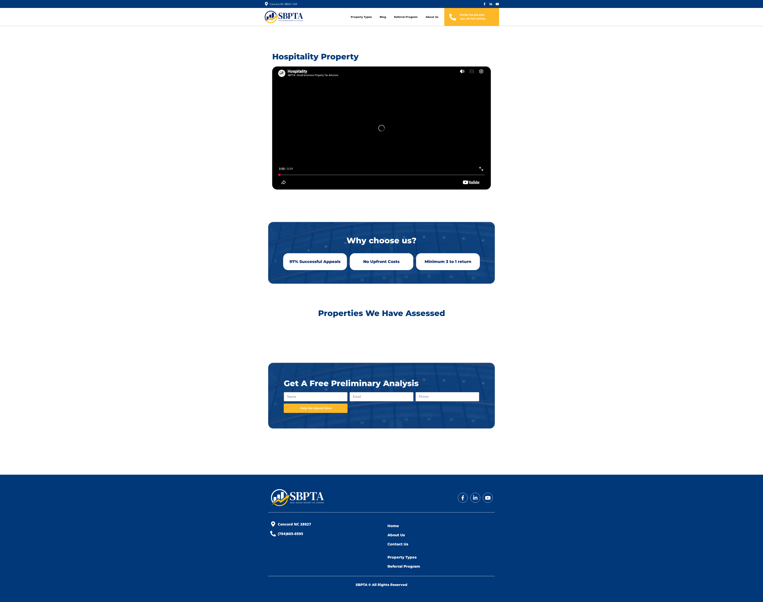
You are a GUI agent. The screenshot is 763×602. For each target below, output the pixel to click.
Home (393, 526)
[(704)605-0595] (273, 533)
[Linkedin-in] (490, 4)
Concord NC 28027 (294, 524)
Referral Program (406, 16)
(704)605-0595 (290, 533)
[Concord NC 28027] (273, 524)
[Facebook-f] (484, 4)
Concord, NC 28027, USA (283, 4)
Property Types (361, 16)
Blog (383, 16)
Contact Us (397, 544)
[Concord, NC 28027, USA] (266, 4)
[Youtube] (497, 4)
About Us (432, 16)
